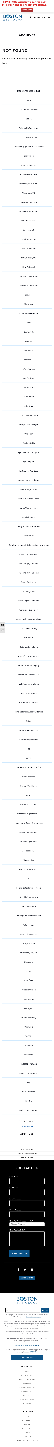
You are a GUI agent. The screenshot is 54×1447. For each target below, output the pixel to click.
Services (28, 295)
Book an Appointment (28, 1110)
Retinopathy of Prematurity (29, 915)
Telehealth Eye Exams (28, 128)
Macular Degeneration (29, 739)
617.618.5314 (33, 1352)
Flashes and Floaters (29, 804)
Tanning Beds (29, 591)
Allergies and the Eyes (28, 424)
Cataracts (28, 637)
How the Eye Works (28, 489)
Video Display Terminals (28, 600)
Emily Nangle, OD (28, 258)
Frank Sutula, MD (29, 239)
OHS (29, 878)
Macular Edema (29, 851)
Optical (28, 322)
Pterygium (28, 1008)
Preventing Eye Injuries (28, 554)
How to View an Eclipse (29, 508)
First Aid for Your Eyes (28, 471)
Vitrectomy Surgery (28, 953)
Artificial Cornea (29, 990)
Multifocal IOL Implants (29, 684)
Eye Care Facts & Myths (28, 452)
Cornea (28, 971)
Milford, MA (28, 406)
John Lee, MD (28, 230)
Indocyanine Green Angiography (29, 823)
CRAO (28, 795)
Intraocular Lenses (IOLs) (29, 675)
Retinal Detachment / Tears (28, 888)
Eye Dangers (28, 461)
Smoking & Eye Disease (29, 573)
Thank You (28, 304)
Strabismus (29, 536)
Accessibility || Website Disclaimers (29, 146)
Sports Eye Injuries (29, 582)
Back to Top (27, 1357)
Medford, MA (28, 378)
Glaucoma (28, 962)
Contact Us (29, 332)
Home (28, 100)
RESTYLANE (28, 1054)
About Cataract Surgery (28, 665)
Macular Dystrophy (28, 841)
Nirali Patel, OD (28, 267)
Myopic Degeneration (28, 869)
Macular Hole (28, 860)
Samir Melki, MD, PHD (29, 174)
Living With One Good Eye (29, 526)
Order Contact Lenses (28, 1073)
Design (29, 119)
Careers (28, 341)
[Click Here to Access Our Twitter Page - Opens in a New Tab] (25, 1269)
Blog (29, 1082)
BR (29, 749)
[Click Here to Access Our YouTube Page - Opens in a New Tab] (32, 1269)
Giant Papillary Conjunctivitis (28, 619)
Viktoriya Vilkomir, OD (29, 276)
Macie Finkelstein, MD (28, 211)
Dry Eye (28, 1101)
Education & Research (28, 313)
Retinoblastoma (29, 906)
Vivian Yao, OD (28, 193)
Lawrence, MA (29, 387)
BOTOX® (28, 1036)
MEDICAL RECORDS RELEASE (28, 91)
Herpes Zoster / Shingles (28, 480)
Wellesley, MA (29, 369)
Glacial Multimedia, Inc (33, 1317)
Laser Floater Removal (28, 109)
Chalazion (28, 434)
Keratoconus (28, 999)
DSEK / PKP (28, 980)
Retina (29, 721)
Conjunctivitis (29, 443)
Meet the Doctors (28, 165)
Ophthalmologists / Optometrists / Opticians (29, 545)
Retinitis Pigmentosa (29, 897)
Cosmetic (28, 1027)
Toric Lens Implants (28, 693)
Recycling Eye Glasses (28, 563)
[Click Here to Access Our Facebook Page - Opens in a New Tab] (18, 1269)
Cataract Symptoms (29, 647)
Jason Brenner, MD (29, 202)
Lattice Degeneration (28, 832)
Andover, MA (28, 397)
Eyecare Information (29, 415)
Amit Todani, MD (29, 248)
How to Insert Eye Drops (28, 498)
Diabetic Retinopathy (28, 730)
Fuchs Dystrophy (28, 1017)
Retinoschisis (28, 925)
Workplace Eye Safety (28, 610)
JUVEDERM (28, 1045)
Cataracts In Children (28, 702)
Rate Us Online (28, 1092)
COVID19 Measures (29, 137)
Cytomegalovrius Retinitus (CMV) (28, 767)
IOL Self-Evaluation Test (28, 656)
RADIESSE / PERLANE (29, 1064)
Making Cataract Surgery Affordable (29, 712)
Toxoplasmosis (28, 943)
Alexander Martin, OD (29, 285)
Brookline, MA (28, 359)
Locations (28, 350)
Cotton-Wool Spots (28, 786)
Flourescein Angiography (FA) (29, 814)
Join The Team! (27, 1278)
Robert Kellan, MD (28, 221)
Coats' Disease (28, 776)
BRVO (28, 758)
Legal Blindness (28, 517)
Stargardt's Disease (28, 934)
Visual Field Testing (28, 628)
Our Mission (29, 156)
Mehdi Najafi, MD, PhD (28, 183)
